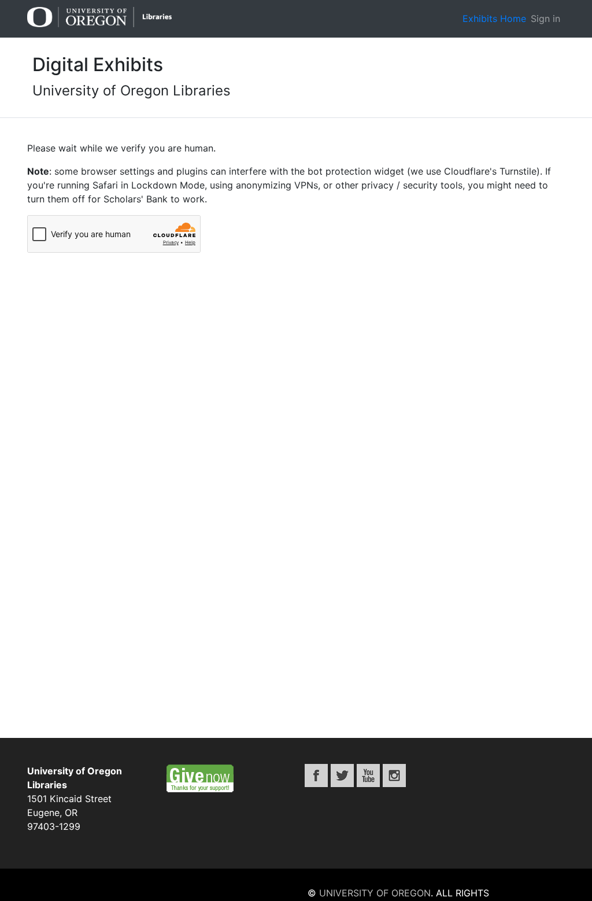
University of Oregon (375, 893)
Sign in (545, 18)
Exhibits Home (494, 18)
